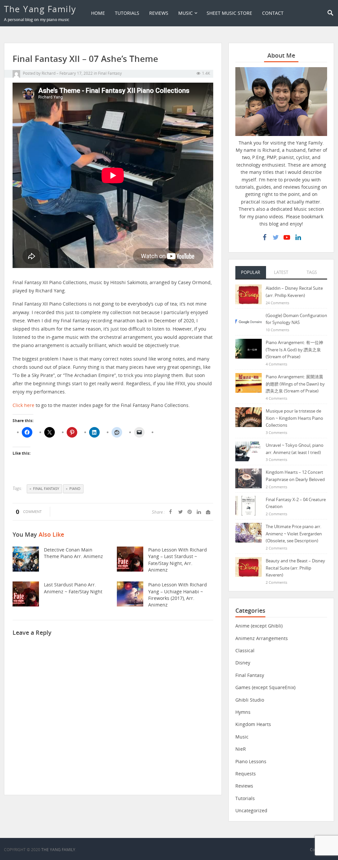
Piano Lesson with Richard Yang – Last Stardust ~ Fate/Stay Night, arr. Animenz (177, 560)
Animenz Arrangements (261, 638)
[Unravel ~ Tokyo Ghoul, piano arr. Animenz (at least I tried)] (248, 451)
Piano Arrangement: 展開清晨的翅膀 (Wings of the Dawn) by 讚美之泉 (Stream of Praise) (295, 384)
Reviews (158, 13)
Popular (250, 272)
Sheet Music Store (229, 13)
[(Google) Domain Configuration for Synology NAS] (248, 321)
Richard (48, 73)
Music (185, 13)
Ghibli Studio (249, 700)
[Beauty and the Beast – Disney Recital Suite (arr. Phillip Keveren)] (248, 566)
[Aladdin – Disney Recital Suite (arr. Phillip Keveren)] (248, 294)
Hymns (243, 712)
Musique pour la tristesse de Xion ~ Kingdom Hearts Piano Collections (294, 418)
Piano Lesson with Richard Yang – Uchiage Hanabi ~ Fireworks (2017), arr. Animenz (177, 594)
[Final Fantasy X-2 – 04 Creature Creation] (248, 505)
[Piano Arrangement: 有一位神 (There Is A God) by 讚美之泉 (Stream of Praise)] (248, 348)
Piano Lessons (250, 761)
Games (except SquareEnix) (265, 687)
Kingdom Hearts (253, 724)
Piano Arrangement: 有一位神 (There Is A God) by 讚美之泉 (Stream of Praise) (294, 349)
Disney (242, 662)
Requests (245, 773)
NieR (240, 749)
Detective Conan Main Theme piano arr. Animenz (73, 553)
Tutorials (127, 13)
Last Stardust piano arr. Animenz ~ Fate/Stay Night (73, 587)
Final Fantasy (110, 73)
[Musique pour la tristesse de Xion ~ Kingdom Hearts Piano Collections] (248, 417)
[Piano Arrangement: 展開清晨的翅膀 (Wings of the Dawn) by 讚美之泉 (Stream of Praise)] (248, 382)
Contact (273, 13)
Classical (244, 650)
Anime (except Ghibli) (259, 626)
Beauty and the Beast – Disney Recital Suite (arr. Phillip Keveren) (295, 568)
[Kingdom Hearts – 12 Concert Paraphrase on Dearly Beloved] (248, 478)
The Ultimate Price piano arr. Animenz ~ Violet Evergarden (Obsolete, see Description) (294, 534)
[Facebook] (264, 237)
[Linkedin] (298, 237)
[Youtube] (287, 237)
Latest (281, 272)
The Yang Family (40, 9)
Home (98, 13)
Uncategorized (251, 810)
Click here (23, 405)
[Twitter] (276, 237)
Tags (312, 272)
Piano (75, 488)
